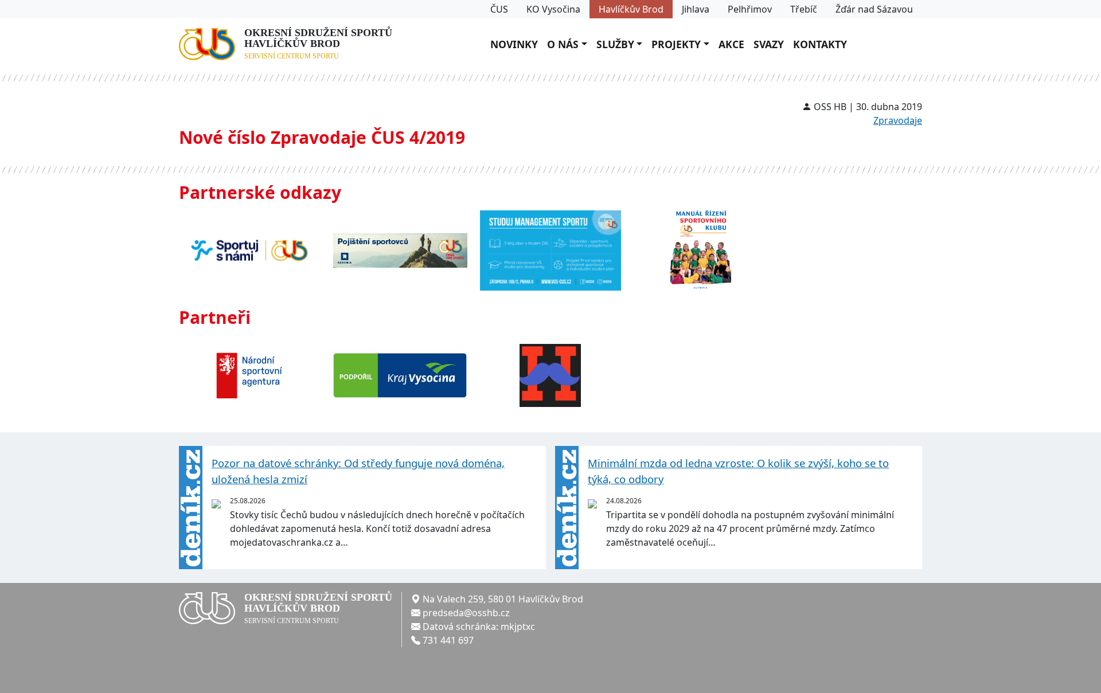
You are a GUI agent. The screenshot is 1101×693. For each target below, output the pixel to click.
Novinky (514, 44)
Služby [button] (615, 44)
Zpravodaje (897, 120)
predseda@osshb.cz (466, 612)
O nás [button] (563, 44)
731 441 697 (448, 640)
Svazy (768, 44)
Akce (731, 44)
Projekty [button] (676, 44)
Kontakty (820, 44)
